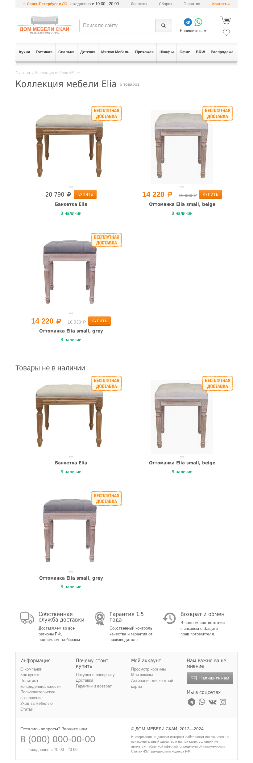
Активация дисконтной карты (152, 683)
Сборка (165, 4)
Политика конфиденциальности (40, 683)
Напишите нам (213, 677)
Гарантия (192, 4)
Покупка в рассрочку (95, 674)
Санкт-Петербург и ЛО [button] (47, 4)
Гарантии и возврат (94, 686)
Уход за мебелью (36, 703)
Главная (22, 73)
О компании (31, 669)
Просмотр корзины (148, 669)
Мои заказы (142, 674)
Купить (85, 194)
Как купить (30, 674)
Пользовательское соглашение (37, 695)
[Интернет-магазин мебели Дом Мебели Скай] (44, 25)
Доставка (139, 4)
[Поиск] (163, 25)
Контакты (221, 4)
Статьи (26, 709)
